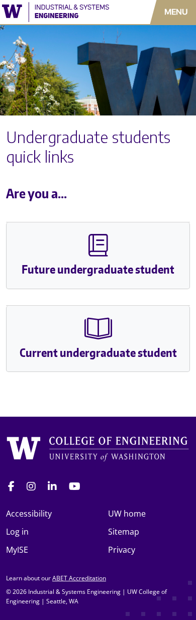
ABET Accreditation (79, 578)
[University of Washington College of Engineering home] (98, 450)
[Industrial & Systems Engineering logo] (57, 12)
